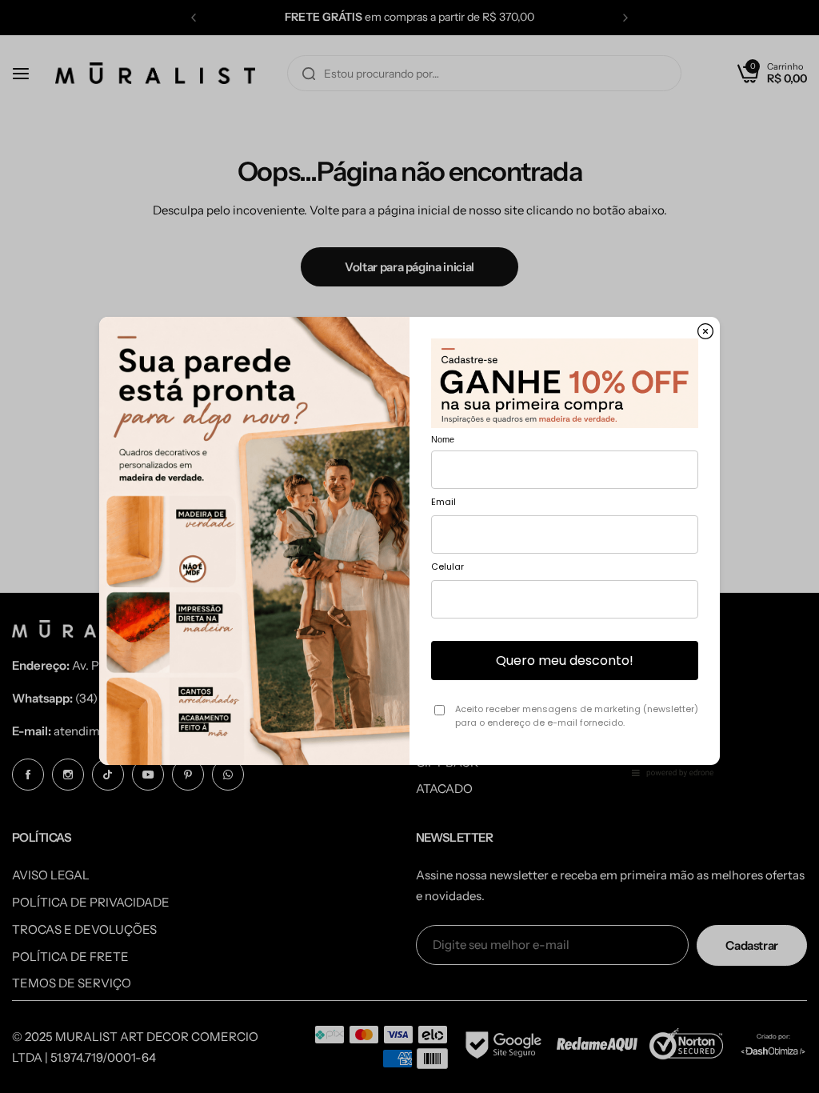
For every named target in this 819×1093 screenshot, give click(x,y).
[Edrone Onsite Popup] (409, 546)
